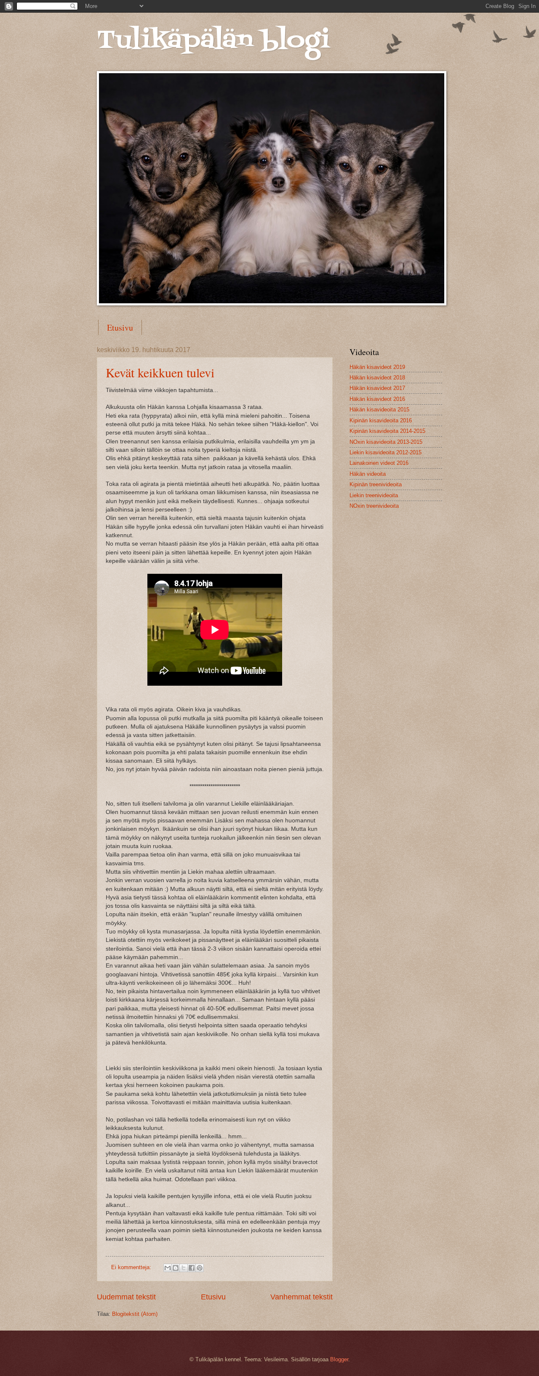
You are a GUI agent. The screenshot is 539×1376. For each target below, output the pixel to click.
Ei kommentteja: (132, 1267)
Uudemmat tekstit (126, 1297)
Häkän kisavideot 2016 (377, 399)
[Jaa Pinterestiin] (199, 1268)
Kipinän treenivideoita (376, 484)
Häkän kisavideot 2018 (377, 377)
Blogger (339, 1359)
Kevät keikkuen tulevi (160, 372)
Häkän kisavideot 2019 (377, 367)
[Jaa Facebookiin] (191, 1268)
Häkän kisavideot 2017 (377, 388)
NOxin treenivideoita (374, 506)
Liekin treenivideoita (374, 495)
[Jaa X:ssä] (183, 1268)
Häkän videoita (368, 474)
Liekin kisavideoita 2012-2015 (386, 452)
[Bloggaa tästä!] (175, 1268)
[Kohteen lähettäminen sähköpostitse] (167, 1268)
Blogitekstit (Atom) (134, 1314)
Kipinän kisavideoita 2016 (381, 420)
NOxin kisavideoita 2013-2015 (386, 442)
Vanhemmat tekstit (301, 1297)
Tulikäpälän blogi (213, 41)
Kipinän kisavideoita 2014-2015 (387, 431)
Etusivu (120, 327)
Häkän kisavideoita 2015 (379, 409)
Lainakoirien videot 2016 (379, 463)
